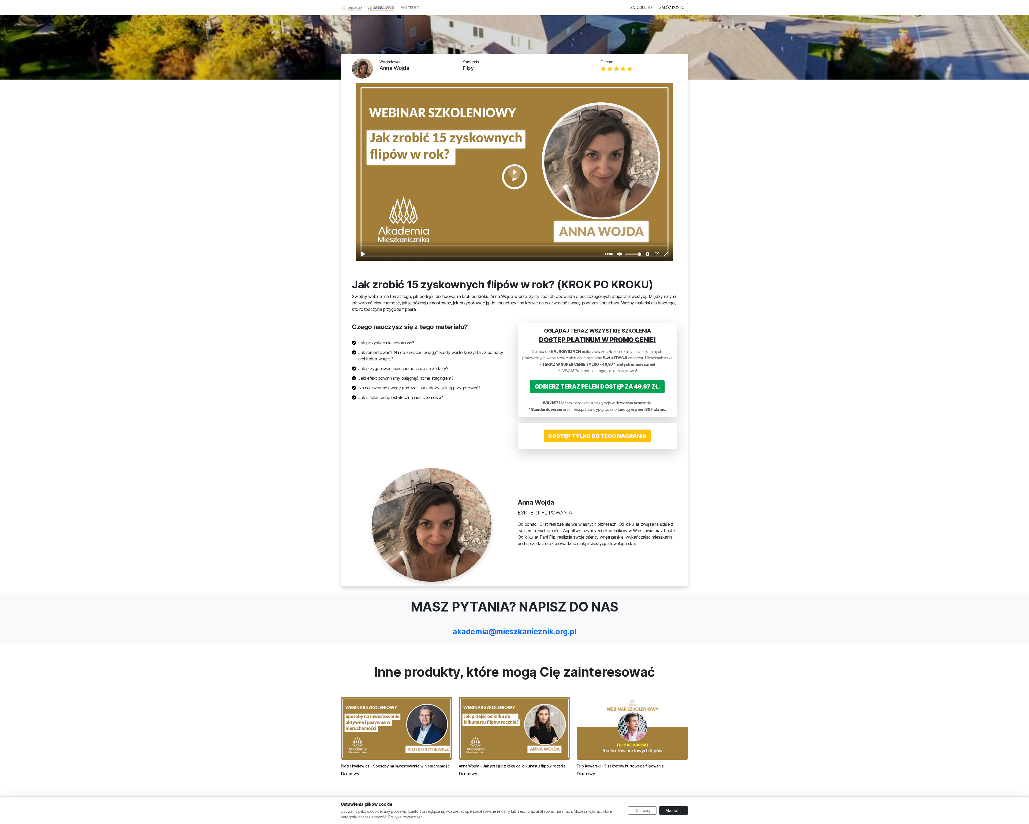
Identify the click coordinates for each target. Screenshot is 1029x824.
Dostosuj (642, 810)
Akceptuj (673, 810)
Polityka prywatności (405, 817)
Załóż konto (672, 7)
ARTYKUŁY (410, 7)
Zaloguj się (641, 7)
